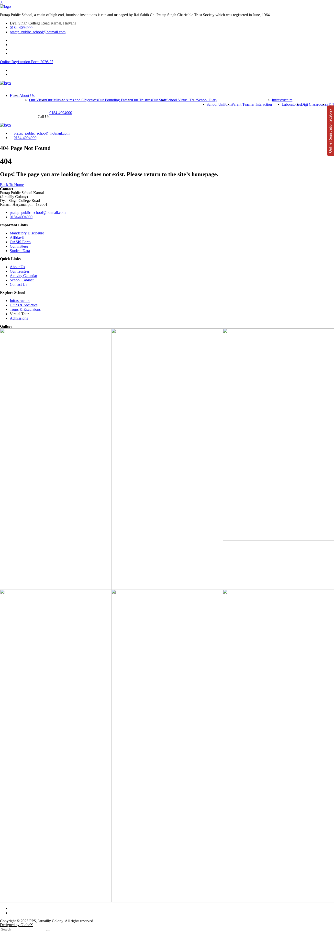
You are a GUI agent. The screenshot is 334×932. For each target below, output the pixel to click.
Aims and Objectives (82, 100)
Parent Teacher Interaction (252, 104)
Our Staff (159, 100)
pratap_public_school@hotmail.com (38, 32)
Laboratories (291, 104)
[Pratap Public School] (5, 6)
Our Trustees (142, 100)
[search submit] (48, 930)
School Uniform (219, 104)
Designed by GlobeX (16, 925)
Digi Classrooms (314, 104)
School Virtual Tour (181, 100)
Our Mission (56, 100)
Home (14, 95)
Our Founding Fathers (115, 100)
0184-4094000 (21, 27)
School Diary (207, 100)
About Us (26, 95)
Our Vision (37, 100)
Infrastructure (282, 100)
